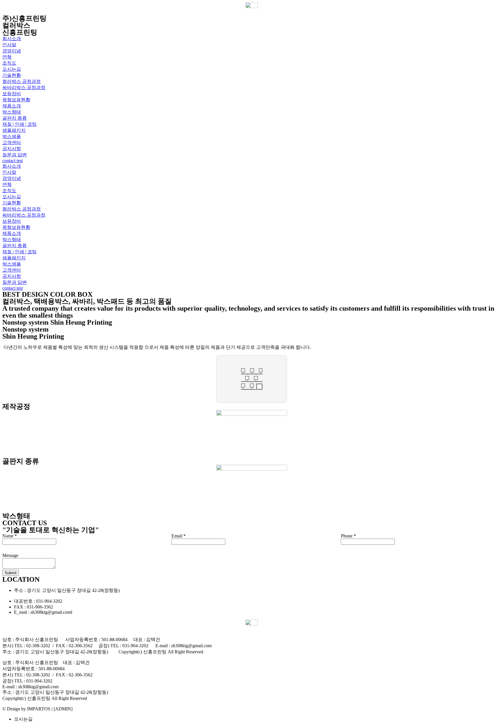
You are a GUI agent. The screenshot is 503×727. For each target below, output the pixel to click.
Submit (11, 573)
